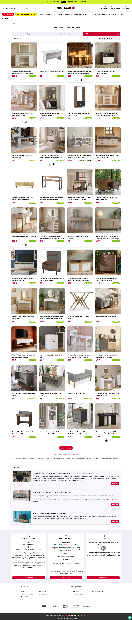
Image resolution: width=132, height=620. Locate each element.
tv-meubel (57, 518)
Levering (23, 591)
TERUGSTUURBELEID (27, 594)
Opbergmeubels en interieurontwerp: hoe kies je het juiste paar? (63, 474)
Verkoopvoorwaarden (97, 591)
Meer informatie (29, 577)
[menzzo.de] (66, 615)
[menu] (66, 16)
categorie (29, 33)
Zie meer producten (66, 448)
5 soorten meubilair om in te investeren (51, 492)
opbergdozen (47, 459)
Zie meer (115, 483)
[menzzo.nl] (72, 615)
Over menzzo (76, 591)
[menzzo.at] (75, 615)
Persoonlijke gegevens (79, 594)
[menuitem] (8, 14)
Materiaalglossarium (27, 597)
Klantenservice (43, 594)
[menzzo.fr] (63, 615)
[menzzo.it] (69, 615)
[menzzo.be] (78, 615)
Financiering (42, 591)
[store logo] (65, 8)
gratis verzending (65, 33)
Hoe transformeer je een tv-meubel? (50, 513)
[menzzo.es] (81, 615)
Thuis (11, 23)
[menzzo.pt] (84, 615)
